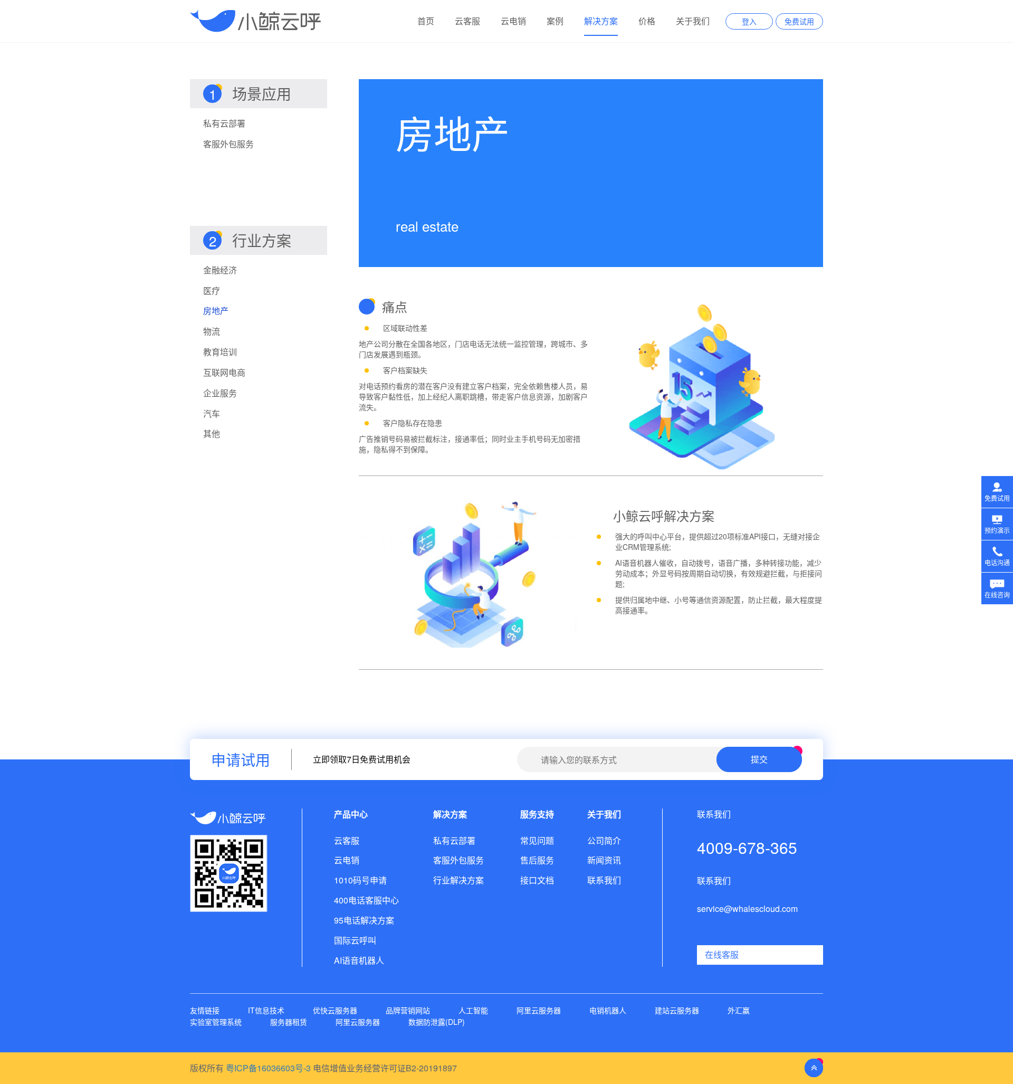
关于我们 (693, 21)
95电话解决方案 (364, 920)
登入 (749, 21)
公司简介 (604, 841)
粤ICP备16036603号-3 (268, 1068)
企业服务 (220, 393)
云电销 (513, 21)
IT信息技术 (266, 1010)
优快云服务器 (335, 1010)
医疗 (211, 291)
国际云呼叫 (355, 940)
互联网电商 (224, 372)
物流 (211, 331)
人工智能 (473, 1010)
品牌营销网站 (408, 1010)
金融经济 (220, 270)
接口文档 (537, 880)
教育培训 (220, 352)
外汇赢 (739, 1010)
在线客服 (722, 954)
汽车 (211, 414)
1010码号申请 (360, 880)
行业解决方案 (458, 880)
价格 (646, 21)
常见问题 (537, 841)
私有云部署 (224, 123)
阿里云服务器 (539, 1010)
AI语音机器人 (359, 960)
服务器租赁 (288, 1021)
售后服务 (537, 860)
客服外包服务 (228, 144)
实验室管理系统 (216, 1021)
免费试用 (799, 21)
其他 (211, 434)
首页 (425, 21)
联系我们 (604, 880)
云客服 (467, 21)
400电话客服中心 (366, 900)
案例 (555, 21)
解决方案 (601, 21)
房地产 (215, 311)
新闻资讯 (604, 860)
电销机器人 (607, 1010)
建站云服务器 (677, 1010)
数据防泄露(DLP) (436, 1021)
